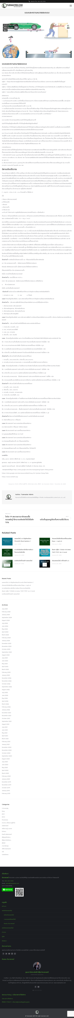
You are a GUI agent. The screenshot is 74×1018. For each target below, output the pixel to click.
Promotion (5, 820)
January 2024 (6, 640)
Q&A (3, 936)
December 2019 (6, 782)
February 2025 (6, 612)
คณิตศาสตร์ (5, 826)
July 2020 (5, 762)
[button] (33, 990)
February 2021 (6, 741)
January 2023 (6, 675)
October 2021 (6, 718)
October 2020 (6, 753)
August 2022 (6, 690)
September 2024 (7, 617)
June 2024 (5, 626)
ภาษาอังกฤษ (5, 846)
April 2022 (5, 701)
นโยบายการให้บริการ (7, 999)
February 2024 (6, 638)
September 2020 (7, 756)
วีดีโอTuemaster (6, 849)
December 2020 (6, 747)
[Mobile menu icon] (70, 5)
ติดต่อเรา (4, 941)
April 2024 (5, 632)
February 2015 (6, 793)
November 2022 (6, 681)
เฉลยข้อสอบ (5, 854)
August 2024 (6, 620)
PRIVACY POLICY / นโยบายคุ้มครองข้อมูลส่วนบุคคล (15, 1002)
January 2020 (6, 779)
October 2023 (6, 649)
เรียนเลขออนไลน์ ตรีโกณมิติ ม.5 (60, 560)
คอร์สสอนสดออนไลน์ (7, 928)
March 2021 (5, 739)
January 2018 (6, 790)
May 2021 (4, 733)
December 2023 (6, 643)
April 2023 (5, 666)
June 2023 (5, 661)
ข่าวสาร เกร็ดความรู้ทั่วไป (10, 25)
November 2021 (6, 715)
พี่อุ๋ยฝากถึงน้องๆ (6, 840)
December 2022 (6, 678)
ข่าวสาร (4, 932)
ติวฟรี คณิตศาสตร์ (7, 834)
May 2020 (5, 767)
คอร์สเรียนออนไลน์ (7, 910)
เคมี (3, 852)
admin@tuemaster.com (12, 883)
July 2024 (5, 623)
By (47, 484)
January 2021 (6, 744)
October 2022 (6, 684)
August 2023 (6, 655)
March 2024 (5, 635)
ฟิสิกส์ (5, 30)
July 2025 (5, 609)
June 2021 (5, 730)
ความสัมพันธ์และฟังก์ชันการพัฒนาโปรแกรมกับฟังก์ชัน (23, 550)
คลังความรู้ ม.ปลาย (8, 27)
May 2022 (5, 698)
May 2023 (5, 664)
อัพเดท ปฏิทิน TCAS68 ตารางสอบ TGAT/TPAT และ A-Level (61, 550)
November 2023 (6, 646)
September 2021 (7, 721)
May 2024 (5, 629)
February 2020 (6, 776)
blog (3, 811)
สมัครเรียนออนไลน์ (9, 915)
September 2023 (7, 652)
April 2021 (5, 736)
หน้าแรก (4, 906)
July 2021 (5, 727)
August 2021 (5, 724)
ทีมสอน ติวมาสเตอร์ (9, 923)
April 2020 (5, 770)
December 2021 (6, 713)
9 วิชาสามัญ (5, 808)
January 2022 (6, 710)
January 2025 (6, 615)
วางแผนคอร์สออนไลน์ (10, 919)
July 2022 (5, 692)
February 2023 (6, 672)
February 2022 (6, 707)
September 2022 (7, 687)
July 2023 (5, 658)
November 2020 (7, 750)
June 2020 (5, 765)
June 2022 (5, 695)
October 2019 (6, 788)
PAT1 (3, 814)
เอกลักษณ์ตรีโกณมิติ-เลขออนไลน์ (23, 560)
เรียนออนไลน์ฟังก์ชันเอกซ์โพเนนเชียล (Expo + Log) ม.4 (61, 539)
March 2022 (5, 704)
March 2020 (5, 773)
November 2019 (6, 785)
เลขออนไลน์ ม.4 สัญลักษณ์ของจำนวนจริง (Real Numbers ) (22, 539)
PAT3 (3, 817)
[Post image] (7, 541)
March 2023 (5, 669)
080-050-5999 (8, 881)
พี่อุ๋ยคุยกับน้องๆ (6, 837)
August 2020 (6, 759)
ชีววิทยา (4, 831)
